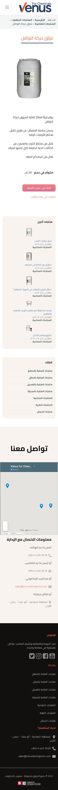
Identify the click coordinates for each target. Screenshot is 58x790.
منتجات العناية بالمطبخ (40, 371)
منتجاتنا (52, 665)
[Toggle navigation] (7, 7)
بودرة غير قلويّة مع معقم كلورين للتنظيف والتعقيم (32, 312)
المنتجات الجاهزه (22, 19)
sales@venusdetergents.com (31, 586)
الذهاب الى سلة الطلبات (43, 196)
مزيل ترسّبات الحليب (43, 241)
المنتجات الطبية (44, 405)
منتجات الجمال (44, 412)
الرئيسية (40, 19)
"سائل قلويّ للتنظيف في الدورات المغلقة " (32, 289)
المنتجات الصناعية (45, 23)
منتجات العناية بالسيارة (40, 391)
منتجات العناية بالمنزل (40, 378)
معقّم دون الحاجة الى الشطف (38, 265)
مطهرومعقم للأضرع (42, 335)
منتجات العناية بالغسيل (39, 384)
